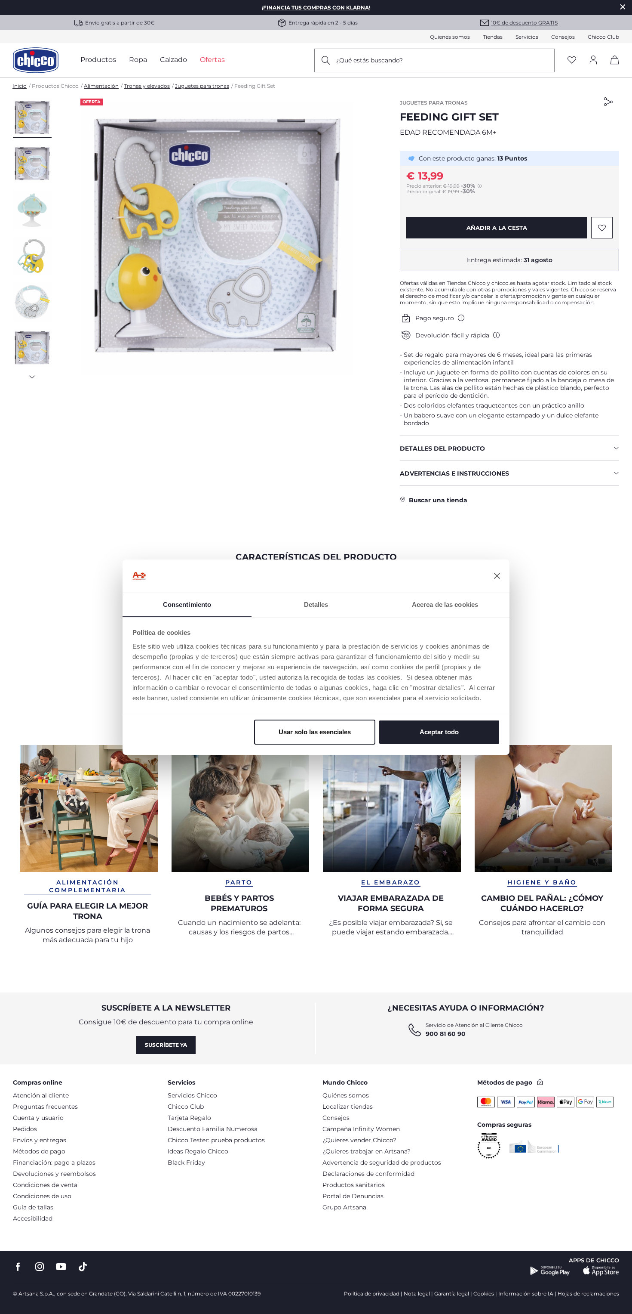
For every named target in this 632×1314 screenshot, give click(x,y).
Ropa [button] (138, 60)
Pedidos (25, 1129)
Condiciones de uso (42, 1196)
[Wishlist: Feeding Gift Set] (602, 227)
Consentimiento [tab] (187, 604)
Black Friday (186, 1162)
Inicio (19, 86)
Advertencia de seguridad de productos (381, 1162)
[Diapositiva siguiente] (32, 374)
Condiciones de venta (45, 1185)
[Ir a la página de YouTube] (61, 1266)
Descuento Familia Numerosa (213, 1129)
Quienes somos (450, 37)
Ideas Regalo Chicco (198, 1151)
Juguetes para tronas (202, 86)
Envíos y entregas (39, 1140)
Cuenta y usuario (38, 1118)
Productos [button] (98, 60)
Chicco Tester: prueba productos (216, 1140)
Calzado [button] (173, 60)
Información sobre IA (525, 1293)
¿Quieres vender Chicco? (359, 1140)
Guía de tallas (33, 1207)
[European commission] (534, 1146)
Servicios (526, 37)
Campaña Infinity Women (361, 1129)
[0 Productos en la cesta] (611, 67)
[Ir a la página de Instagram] (39, 1266)
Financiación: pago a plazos (54, 1162)
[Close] (623, 6)
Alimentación (101, 86)
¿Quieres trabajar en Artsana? (366, 1151)
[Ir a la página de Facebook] (18, 1266)
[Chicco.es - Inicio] (35, 60)
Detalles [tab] (316, 604)
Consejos (563, 37)
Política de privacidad (371, 1293)
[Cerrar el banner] (497, 576)
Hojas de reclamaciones (588, 1293)
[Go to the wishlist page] (572, 60)
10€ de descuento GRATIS (524, 22)
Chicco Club (603, 37)
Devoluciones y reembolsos (54, 1174)
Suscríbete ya (166, 1045)
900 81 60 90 (446, 1034)
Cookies (483, 1293)
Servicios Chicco (192, 1095)
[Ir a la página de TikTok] (82, 1266)
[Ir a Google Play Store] (550, 1271)
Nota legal (417, 1293)
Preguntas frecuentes (45, 1106)
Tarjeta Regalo (189, 1118)
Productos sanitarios (353, 1185)
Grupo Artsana (344, 1207)
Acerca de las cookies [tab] (445, 604)
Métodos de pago (39, 1151)
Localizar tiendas (347, 1106)
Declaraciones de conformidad (368, 1174)
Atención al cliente (41, 1095)
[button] (32, 118)
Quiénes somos (345, 1095)
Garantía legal (451, 1293)
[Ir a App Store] (601, 1271)
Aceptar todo (439, 732)
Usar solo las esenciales (315, 732)
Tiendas (493, 37)
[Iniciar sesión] (593, 60)
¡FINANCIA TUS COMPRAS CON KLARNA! (316, 7)
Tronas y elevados (147, 86)
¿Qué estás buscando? (369, 60)
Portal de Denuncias (352, 1196)
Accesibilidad (32, 1218)
